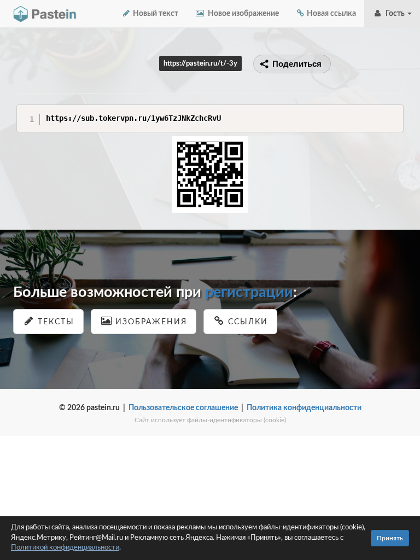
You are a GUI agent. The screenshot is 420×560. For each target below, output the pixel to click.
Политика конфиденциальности (304, 408)
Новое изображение (242, 14)
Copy (392, 112)
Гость (394, 14)
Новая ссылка (330, 14)
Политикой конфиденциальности (65, 547)
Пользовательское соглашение (183, 408)
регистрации (249, 292)
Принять (390, 538)
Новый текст (154, 14)
